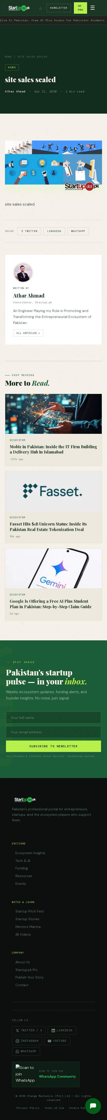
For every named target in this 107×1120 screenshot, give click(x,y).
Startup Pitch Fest (29, 911)
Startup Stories (27, 919)
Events (20, 884)
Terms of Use (54, 1108)
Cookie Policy (80, 1108)
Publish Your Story (29, 977)
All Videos (23, 934)
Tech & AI (22, 861)
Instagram (29, 1041)
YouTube (59, 1041)
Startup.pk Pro (26, 970)
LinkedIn (54, 231)
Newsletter (58, 7)
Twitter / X (31, 1030)
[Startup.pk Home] (19, 8)
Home (8, 56)
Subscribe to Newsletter (53, 746)
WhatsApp (78, 231)
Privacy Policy (27, 1108)
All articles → (28, 333)
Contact (21, 985)
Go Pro (80, 7)
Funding (21, 868)
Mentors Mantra (28, 927)
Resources (23, 876)
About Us (22, 962)
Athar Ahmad (29, 295)
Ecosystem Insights (30, 853)
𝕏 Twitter (29, 231)
